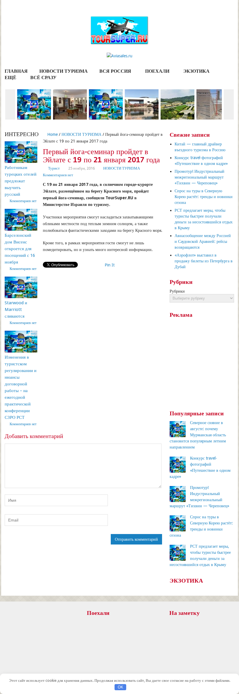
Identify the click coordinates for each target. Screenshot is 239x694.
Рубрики (177, 291)
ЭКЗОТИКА (196, 71)
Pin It (110, 265)
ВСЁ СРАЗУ (43, 77)
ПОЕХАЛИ (157, 71)
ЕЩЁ (10, 77)
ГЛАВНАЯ (16, 71)
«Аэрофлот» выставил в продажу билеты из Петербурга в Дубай (204, 261)
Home (52, 134)
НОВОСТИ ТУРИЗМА (63, 71)
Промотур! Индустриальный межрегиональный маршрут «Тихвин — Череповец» (199, 177)
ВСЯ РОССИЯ (115, 71)
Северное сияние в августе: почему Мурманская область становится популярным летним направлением (198, 434)
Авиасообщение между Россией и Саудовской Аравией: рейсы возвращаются (203, 241)
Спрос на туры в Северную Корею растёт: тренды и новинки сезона (204, 196)
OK (120, 687)
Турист (54, 168)
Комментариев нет (58, 175)
